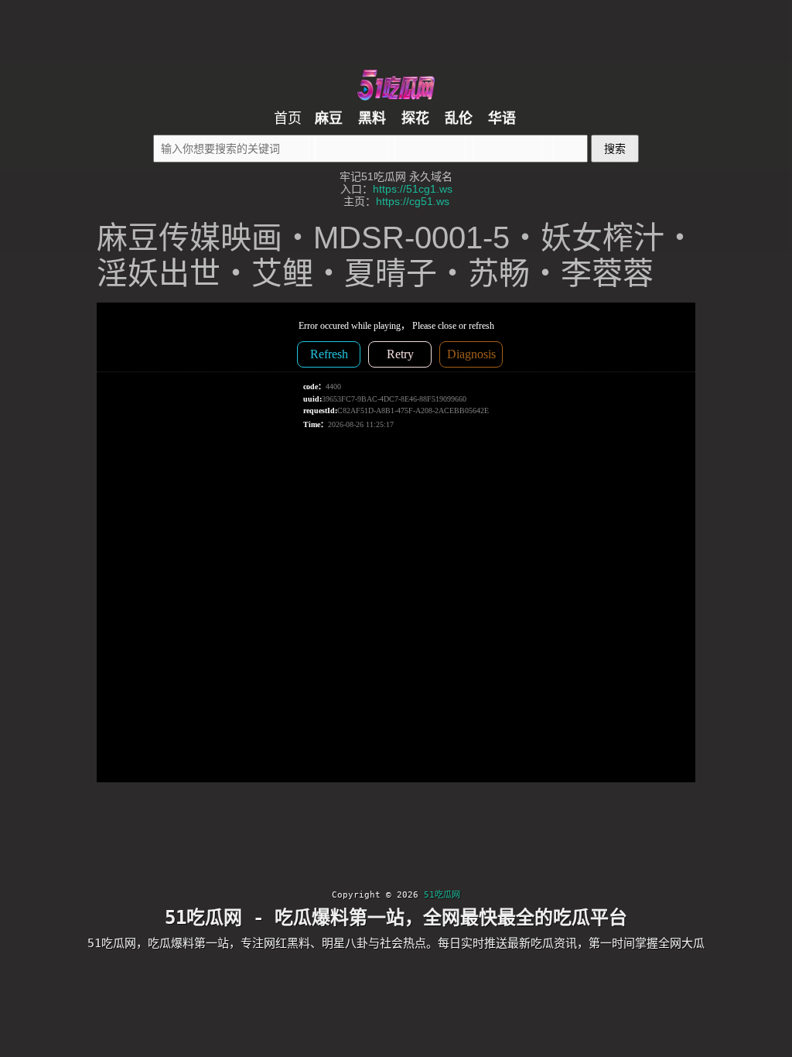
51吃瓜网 (442, 895)
